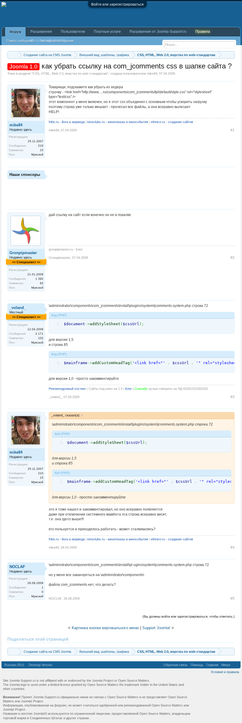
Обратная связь (175, 665)
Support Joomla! (156, 628)
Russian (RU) (14, 665)
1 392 (39, 278)
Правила (202, 32)
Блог (128, 388)
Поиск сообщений (20, 40)
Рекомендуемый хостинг (67, 388)
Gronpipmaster (23, 253)
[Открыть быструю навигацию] (231, 55)
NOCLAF (17, 567)
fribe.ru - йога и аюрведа (67, 122)
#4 (232, 547)
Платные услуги (107, 32)
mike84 (152, 73)
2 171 (39, 333)
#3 (232, 397)
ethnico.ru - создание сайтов (172, 122)
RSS (235, 665)
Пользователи (73, 32)
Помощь (197, 665)
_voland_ (17, 307)
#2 (232, 258)
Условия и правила (225, 672)
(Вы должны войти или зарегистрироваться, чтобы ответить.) (189, 616)
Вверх (225, 665)
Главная (212, 665)
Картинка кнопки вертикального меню (105, 628)
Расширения (41, 32)
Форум (15, 32)
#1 (232, 130)
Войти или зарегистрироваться (117, 4)
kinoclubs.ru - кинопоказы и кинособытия (117, 122)
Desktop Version (40, 665)
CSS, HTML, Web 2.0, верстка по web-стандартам (70, 73)
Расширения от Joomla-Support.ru (158, 32)
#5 (232, 598)
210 (40, 145)
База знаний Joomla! (47, 40)
